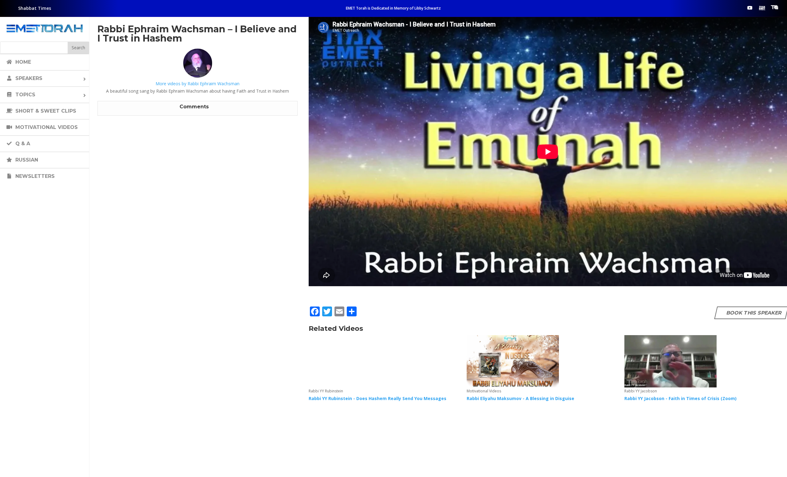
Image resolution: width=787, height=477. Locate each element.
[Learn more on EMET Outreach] (762, 8)
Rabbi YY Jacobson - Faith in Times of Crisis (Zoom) (680, 398)
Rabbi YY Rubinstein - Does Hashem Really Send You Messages (377, 398)
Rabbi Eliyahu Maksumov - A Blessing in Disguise (520, 398)
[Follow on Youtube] (750, 8)
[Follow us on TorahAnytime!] (774, 7)
